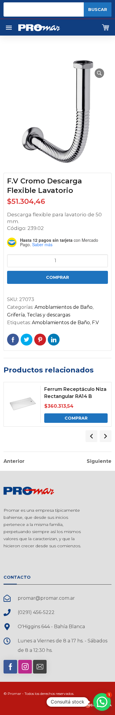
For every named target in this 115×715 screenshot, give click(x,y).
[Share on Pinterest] (40, 339)
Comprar (57, 277)
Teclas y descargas (48, 315)
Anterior (14, 461)
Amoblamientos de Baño (63, 307)
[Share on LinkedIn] (54, 339)
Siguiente (99, 461)
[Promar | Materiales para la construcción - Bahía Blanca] (39, 27)
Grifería (16, 315)
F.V (95, 322)
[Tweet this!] (26, 339)
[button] (99, 73)
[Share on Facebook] (13, 339)
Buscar (97, 9)
